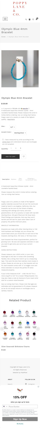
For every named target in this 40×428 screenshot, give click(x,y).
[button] (20, 108)
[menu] (5, 19)
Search (10, 384)
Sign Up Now (20, 419)
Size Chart (20, 179)
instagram (31, 384)
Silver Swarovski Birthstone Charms (15, 346)
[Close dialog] (38, 386)
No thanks (20, 424)
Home (3, 36)
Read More (11, 119)
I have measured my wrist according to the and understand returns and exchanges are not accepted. (19, 142)
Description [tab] (6, 179)
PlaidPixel (24, 372)
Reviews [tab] (13, 179)
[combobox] (5, 406)
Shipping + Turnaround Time (31, 179)
